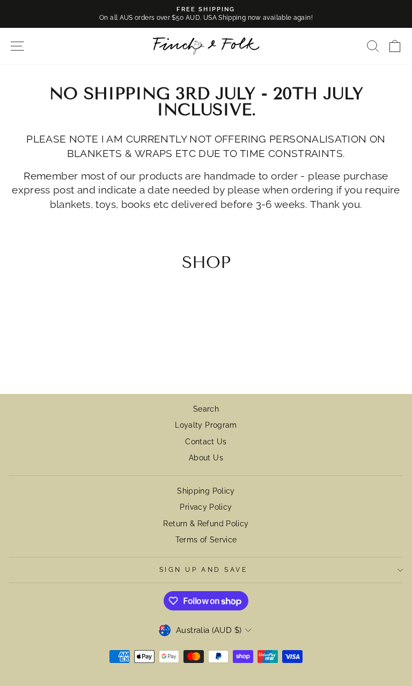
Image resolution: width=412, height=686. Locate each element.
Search (206, 409)
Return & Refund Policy (205, 523)
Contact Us (206, 441)
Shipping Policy (206, 491)
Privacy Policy (206, 507)
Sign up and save (203, 569)
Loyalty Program (206, 425)
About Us (206, 457)
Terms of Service (206, 539)
